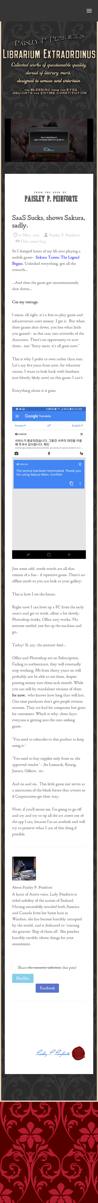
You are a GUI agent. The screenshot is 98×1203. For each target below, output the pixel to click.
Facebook (47, 988)
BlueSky (22, 978)
